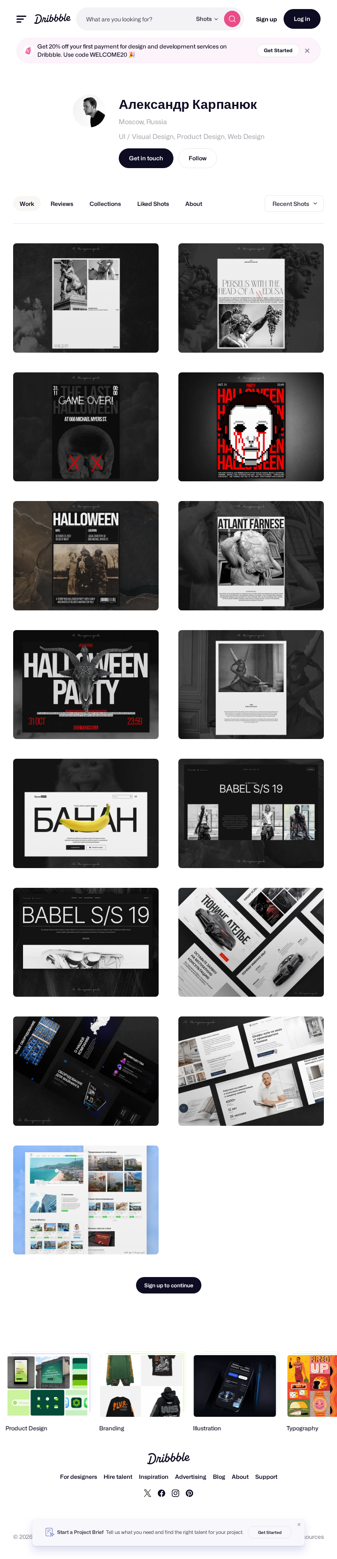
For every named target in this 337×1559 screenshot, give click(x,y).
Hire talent (118, 1476)
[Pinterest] (189, 1493)
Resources (309, 1536)
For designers (78, 1476)
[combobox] (133, 19)
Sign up (266, 19)
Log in (302, 18)
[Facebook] (161, 1493)
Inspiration (153, 1476)
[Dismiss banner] (299, 1524)
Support (266, 1476)
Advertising (190, 1476)
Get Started (278, 50)
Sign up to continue (168, 1285)
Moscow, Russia (143, 122)
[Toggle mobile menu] (21, 19)
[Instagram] (175, 1493)
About (240, 1476)
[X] (147, 1493)
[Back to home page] (52, 19)
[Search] (232, 19)
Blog (219, 1476)
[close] (307, 50)
